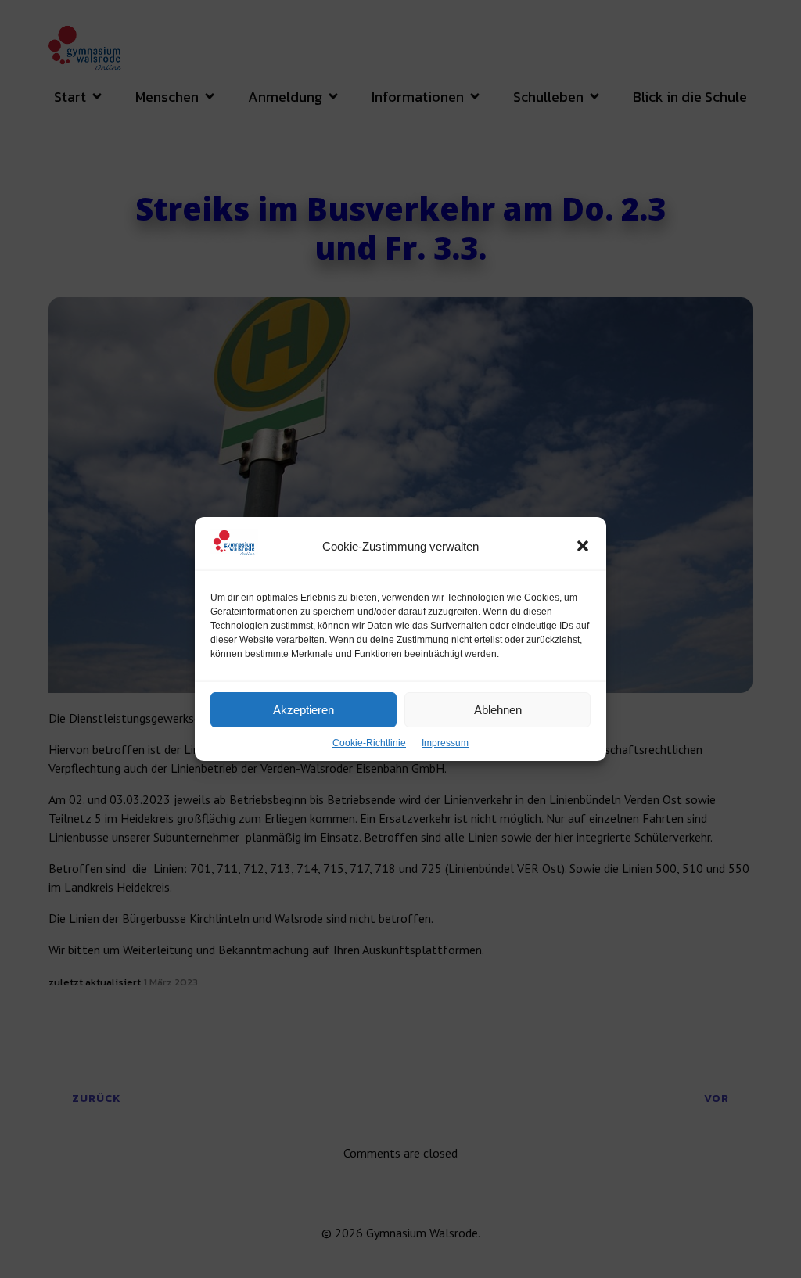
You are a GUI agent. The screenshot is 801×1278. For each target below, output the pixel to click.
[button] (583, 546)
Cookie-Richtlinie (369, 743)
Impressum (445, 743)
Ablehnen (498, 709)
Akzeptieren (303, 709)
